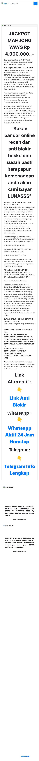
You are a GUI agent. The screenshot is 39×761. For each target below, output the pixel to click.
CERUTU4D (25, 756)
